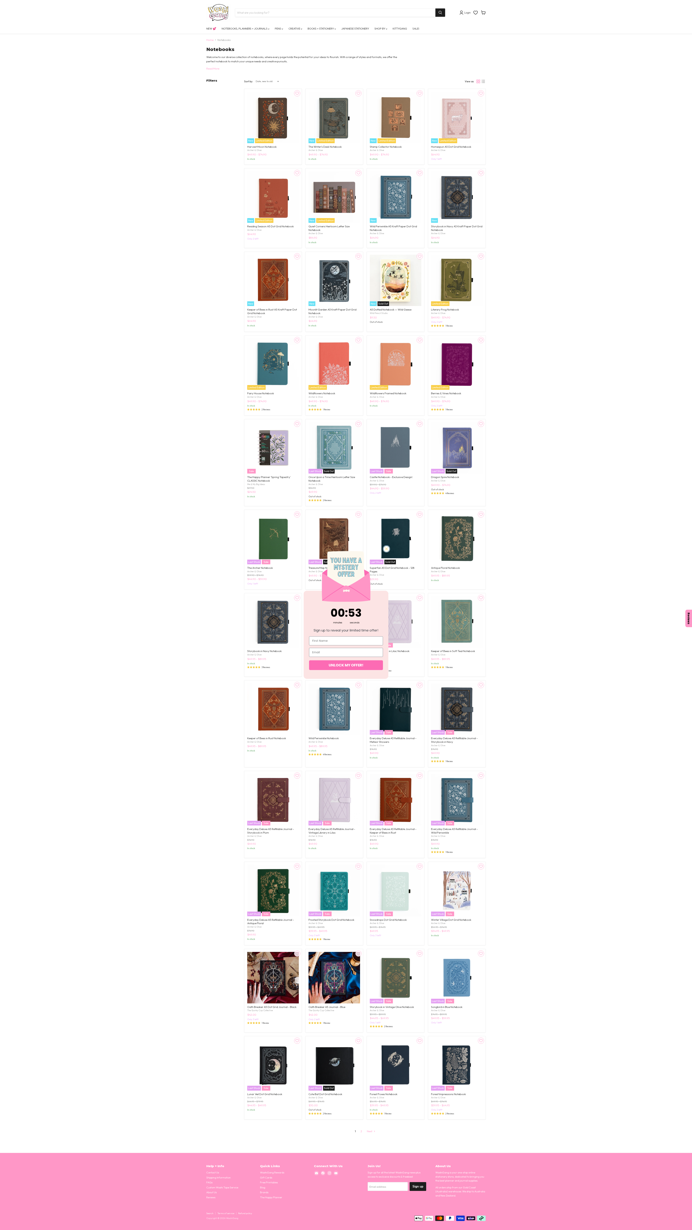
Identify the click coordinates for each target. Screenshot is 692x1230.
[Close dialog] (386, 549)
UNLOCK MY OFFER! (346, 665)
